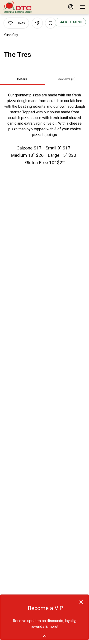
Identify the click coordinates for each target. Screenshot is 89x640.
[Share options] (37, 23)
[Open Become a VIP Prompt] (44, 636)
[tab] (22, 79)
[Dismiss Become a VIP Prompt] (81, 602)
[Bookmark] (50, 23)
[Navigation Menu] (82, 7)
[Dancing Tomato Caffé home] (25, 7)
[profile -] (71, 7)
